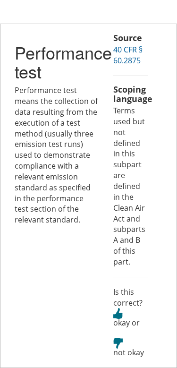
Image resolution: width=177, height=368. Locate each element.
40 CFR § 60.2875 (128, 55)
